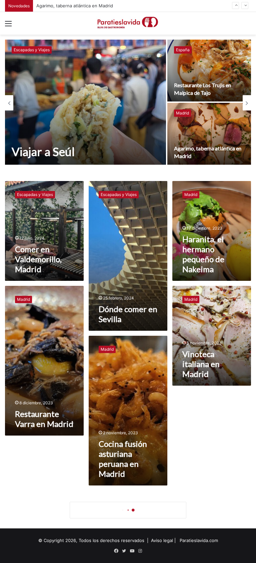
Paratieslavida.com (199, 540)
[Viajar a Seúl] (85, 102)
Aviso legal (162, 540)
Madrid (182, 112)
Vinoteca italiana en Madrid (201, 364)
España (183, 49)
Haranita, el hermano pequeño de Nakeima (203, 254)
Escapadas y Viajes (32, 49)
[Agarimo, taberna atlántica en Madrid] (209, 134)
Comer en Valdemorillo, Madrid (68, 7)
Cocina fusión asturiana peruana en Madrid (123, 458)
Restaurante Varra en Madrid (44, 419)
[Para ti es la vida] (128, 23)
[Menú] (8, 25)
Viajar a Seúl (43, 151)
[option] (128, 103)
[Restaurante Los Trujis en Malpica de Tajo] (209, 70)
